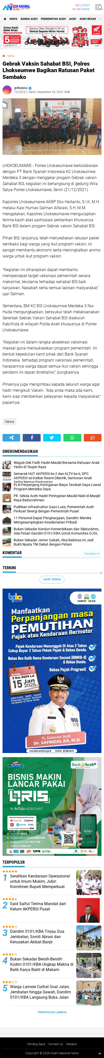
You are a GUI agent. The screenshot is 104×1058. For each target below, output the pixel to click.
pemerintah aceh (53, 19)
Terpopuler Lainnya (52, 1012)
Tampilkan (90, 553)
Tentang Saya (36, 1044)
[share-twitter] (52, 438)
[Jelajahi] (98, 7)
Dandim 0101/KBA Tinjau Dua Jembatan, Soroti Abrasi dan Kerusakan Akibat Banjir (37, 936)
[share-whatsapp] (72, 438)
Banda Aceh (29, 19)
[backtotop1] (99, 1053)
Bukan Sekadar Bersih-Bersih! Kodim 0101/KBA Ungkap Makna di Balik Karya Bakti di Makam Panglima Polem (41, 967)
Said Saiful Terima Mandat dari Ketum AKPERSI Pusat (38, 906)
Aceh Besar (88, 19)
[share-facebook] (31, 438)
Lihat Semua (52, 579)
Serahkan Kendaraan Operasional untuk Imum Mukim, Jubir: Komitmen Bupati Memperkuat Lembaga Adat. (40, 884)
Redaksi (71, 1044)
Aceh (72, 19)
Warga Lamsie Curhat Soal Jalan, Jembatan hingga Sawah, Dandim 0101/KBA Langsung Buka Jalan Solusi (40, 994)
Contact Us (55, 1044)
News (13, 19)
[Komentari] (92, 438)
